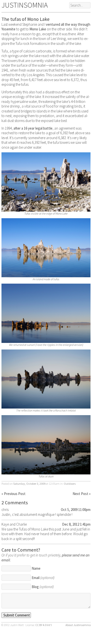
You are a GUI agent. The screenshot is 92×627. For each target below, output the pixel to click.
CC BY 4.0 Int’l (43, 625)
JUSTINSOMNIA (24, 5)
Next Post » (82, 493)
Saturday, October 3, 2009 (29, 483)
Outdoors (70, 483)
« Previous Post (13, 493)
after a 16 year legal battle (33, 128)
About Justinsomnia (78, 625)
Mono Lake (37, 29)
